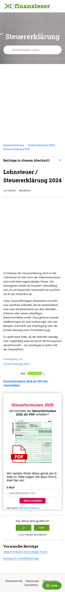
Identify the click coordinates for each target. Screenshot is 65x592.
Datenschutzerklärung (28, 508)
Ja (24, 527)
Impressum (32, 581)
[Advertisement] (32, 103)
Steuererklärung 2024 (41, 145)
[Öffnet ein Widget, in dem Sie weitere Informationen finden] (52, 586)
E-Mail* (11, 487)
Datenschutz (50, 581)
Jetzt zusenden (32, 500)
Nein (41, 527)
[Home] (27, 6)
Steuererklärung (13, 145)
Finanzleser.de (13, 581)
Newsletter (31, 585)
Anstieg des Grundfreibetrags (21, 558)
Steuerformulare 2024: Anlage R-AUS (25, 551)
